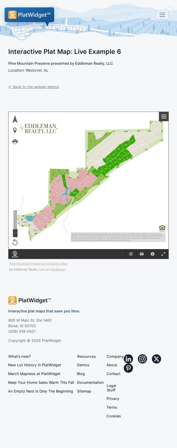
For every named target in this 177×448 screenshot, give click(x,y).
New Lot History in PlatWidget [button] (34, 365)
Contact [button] (113, 373)
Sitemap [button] (84, 391)
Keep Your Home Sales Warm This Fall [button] (41, 382)
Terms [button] (111, 407)
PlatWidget (58, 269)
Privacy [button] (112, 398)
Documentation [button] (90, 382)
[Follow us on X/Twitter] (156, 359)
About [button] (111, 365)
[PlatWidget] (29, 14)
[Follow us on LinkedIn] (128, 359)
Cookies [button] (113, 416)
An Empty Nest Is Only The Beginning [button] (40, 391)
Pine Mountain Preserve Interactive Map (38, 263)
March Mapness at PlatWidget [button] (34, 373)
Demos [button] (83, 365)
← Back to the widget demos (33, 86)
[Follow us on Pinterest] (128, 368)
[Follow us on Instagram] (142, 359)
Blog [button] (81, 373)
